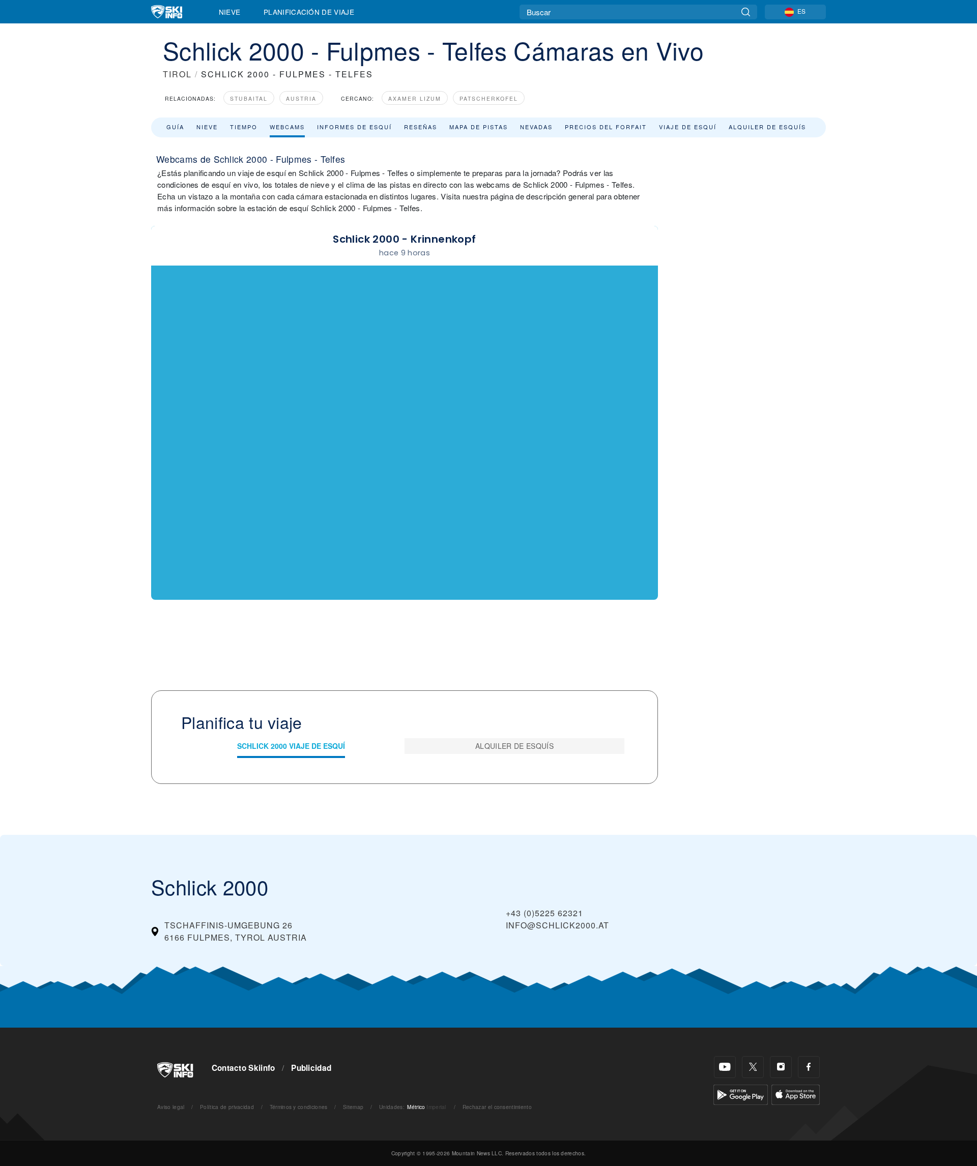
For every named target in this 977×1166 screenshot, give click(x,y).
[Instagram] (781, 1067)
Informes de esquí (354, 127)
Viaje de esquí (687, 127)
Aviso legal (171, 1107)
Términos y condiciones (299, 1107)
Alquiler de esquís (767, 127)
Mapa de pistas (478, 127)
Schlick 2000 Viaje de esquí (291, 746)
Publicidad (311, 1067)
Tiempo (243, 127)
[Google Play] (740, 1093)
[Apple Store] (795, 1093)
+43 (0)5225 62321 (544, 913)
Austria (301, 98)
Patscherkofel (488, 98)
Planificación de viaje (309, 12)
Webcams (287, 127)
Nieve (230, 12)
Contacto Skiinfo (243, 1067)
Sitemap (353, 1107)
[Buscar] (745, 12)
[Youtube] (725, 1067)
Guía (175, 127)
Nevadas (536, 127)
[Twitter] (753, 1067)
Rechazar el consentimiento (497, 1107)
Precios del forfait (606, 127)
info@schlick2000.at (557, 925)
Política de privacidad (227, 1107)
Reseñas (420, 127)
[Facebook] (809, 1067)
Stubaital (249, 98)
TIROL (177, 74)
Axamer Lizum (414, 98)
